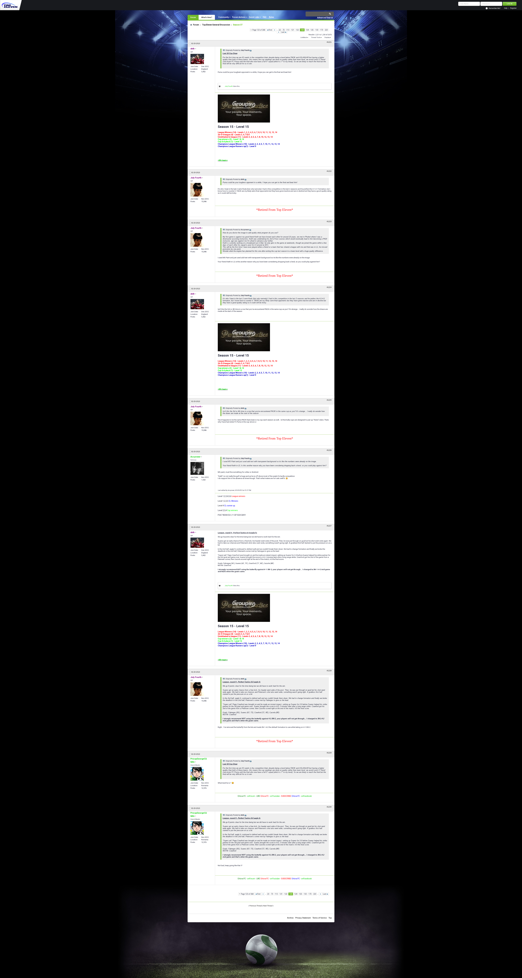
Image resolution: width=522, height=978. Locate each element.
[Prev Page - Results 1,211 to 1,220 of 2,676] (274, 29)
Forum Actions (239, 17)
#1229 (329, 753)
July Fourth (229, 86)
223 (326, 30)
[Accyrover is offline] (197, 468)
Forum (193, 17)
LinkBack (303, 37)
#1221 (329, 42)
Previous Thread (255, 906)
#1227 (329, 526)
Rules (271, 17)
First (270, 30)
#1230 (329, 807)
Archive (290, 918)
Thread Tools (316, 37)
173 (321, 30)
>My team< (223, 160)
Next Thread (268, 906)
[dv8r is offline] (197, 59)
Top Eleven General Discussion (216, 25)
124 (307, 30)
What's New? (206, 17)
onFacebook (306, 796)
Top (330, 918)
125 (312, 30)
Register (513, 8)
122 (297, 30)
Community (223, 17)
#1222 (329, 171)
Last (283, 32)
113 (287, 30)
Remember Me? (494, 8)
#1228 (329, 671)
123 (302, 30)
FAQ (264, 17)
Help (505, 8)
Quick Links (254, 17)
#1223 (329, 221)
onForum (251, 796)
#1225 (329, 400)
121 (292, 30)
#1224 (329, 287)
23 (280, 30)
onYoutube (275, 796)
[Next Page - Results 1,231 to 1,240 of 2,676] (278, 32)
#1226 (329, 450)
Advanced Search (325, 18)
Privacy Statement (303, 918)
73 (284, 30)
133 (316, 30)
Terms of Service (320, 918)
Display (327, 37)
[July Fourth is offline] (197, 189)
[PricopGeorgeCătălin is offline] (197, 774)
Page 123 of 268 (258, 30)
